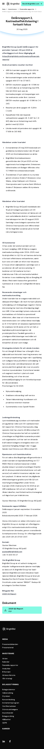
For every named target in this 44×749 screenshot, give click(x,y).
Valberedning (7, 693)
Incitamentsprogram (10, 703)
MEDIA (5, 639)
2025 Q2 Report (9, 594)
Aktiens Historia (8, 675)
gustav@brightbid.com (12, 551)
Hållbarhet (6, 719)
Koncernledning (8, 700)
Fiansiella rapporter (10, 665)
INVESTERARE (8, 653)
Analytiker (6, 669)
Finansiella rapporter (27, 9)
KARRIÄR (6, 729)
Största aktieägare (10, 709)
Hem (3, 9)
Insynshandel (7, 713)
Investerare (12, 9)
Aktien (5, 659)
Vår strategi (7, 679)
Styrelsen (6, 696)
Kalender (5, 662)
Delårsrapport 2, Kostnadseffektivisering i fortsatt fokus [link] (22, 11)
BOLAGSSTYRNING (10, 684)
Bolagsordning (8, 716)
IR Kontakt (6, 672)
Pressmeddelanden (10, 644)
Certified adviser (9, 706)
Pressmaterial (7, 648)
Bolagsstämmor (8, 690)
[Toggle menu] (3, 4)
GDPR (4, 723)
